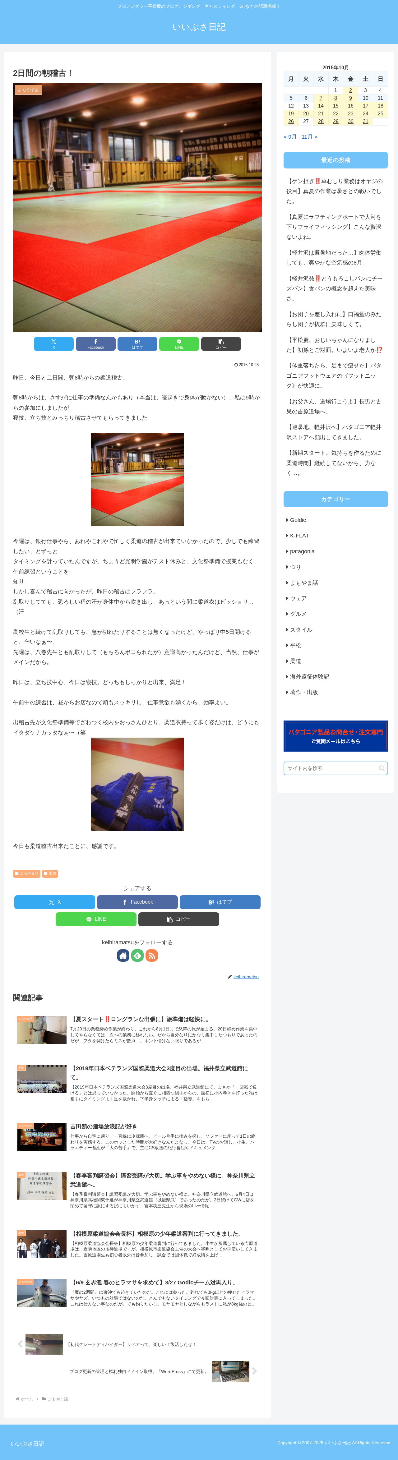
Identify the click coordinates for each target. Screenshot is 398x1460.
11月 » (309, 137)
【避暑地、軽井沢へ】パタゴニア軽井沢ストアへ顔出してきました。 (334, 432)
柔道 (52, 873)
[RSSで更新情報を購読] (152, 955)
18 (380, 105)
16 (351, 105)
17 (365, 105)
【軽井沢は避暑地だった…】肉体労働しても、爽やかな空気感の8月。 (334, 258)
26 (291, 121)
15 (336, 105)
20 (306, 113)
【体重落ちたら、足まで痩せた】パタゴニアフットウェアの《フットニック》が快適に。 (334, 375)
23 (351, 113)
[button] (221, 344)
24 (365, 113)
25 (380, 113)
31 (365, 121)
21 (321, 113)
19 (291, 113)
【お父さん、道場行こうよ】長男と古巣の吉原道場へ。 (334, 406)
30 (351, 121)
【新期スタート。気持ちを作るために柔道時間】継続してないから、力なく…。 (334, 463)
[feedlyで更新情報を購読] (137, 955)
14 (321, 105)
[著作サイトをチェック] (123, 955)
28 (321, 121)
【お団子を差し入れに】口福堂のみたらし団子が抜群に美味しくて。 (334, 319)
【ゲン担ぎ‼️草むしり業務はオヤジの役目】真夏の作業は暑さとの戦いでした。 (334, 191)
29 (336, 121)
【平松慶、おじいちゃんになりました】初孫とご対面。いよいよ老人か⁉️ (334, 345)
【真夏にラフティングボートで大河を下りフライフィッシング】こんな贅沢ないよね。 (334, 227)
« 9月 (290, 137)
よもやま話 (29, 873)
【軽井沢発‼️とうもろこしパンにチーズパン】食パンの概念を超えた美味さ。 (334, 288)
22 (336, 113)
